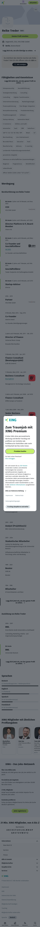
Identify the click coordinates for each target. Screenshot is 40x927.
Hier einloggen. (10, 459)
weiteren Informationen (17, 485)
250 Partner (23, 466)
